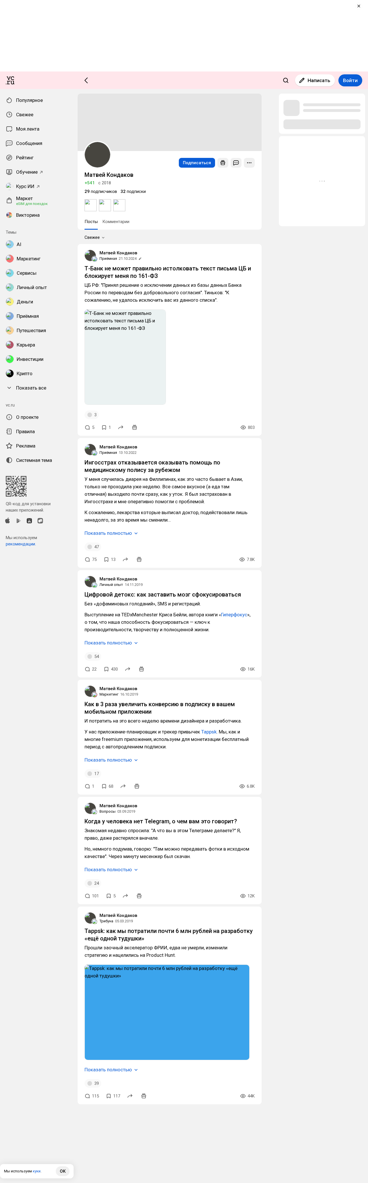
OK (63, 1171)
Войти (350, 80)
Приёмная (108, 258)
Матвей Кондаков (118, 252)
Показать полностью (108, 533)
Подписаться (197, 162)
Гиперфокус (234, 614)
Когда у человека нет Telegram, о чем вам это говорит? (161, 821)
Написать (319, 80)
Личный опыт (111, 584)
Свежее (92, 237)
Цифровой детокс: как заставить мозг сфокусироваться (163, 594)
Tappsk (208, 732)
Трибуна (106, 921)
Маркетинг (108, 694)
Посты (91, 221)
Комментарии (115, 221)
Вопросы (107, 811)
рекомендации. (21, 544)
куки (37, 1171)
